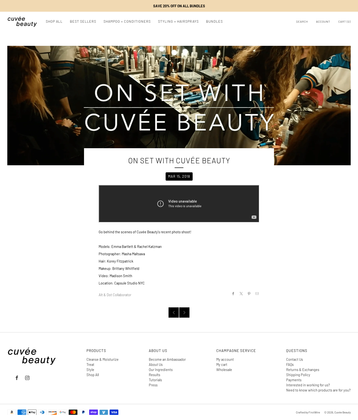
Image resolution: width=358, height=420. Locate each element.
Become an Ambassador (167, 359)
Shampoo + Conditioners (127, 21)
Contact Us (294, 359)
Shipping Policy (298, 374)
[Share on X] (241, 293)
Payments (293, 380)
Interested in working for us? (308, 385)
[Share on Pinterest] (249, 293)
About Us (156, 364)
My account (225, 359)
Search (302, 21)
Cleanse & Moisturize (102, 359)
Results (154, 374)
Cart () (344, 21)
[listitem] (179, 6)
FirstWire (314, 412)
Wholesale (224, 369)
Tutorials (155, 380)
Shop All (54, 21)
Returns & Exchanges (302, 369)
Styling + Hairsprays (178, 21)
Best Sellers (83, 21)
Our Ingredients (161, 369)
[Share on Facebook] (233, 293)
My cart (221, 364)
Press (153, 385)
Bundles (214, 21)
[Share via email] (257, 293)
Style (90, 369)
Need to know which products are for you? (318, 390)
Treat (90, 364)
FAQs (290, 364)
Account (323, 21)
